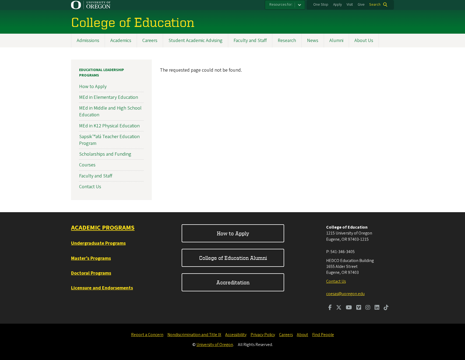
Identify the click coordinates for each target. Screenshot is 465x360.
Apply (337, 4)
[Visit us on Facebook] (330, 308)
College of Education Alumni (233, 258)
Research (287, 40)
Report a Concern (147, 335)
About (302, 335)
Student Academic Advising (195, 40)
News (312, 40)
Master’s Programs (91, 258)
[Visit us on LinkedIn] (377, 308)
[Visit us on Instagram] (367, 308)
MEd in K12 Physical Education (109, 126)
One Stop (320, 4)
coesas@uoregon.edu (345, 294)
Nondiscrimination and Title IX (194, 335)
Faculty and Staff (250, 40)
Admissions (88, 40)
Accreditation (232, 282)
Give (361, 4)
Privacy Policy (263, 335)
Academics (120, 40)
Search (375, 4)
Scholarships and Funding (105, 154)
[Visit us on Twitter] (339, 308)
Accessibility (235, 335)
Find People (323, 335)
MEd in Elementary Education (108, 97)
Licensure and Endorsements (102, 288)
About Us (363, 40)
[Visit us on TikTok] (386, 308)
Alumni (336, 40)
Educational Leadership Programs (101, 72)
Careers (149, 40)
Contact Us (90, 186)
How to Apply (93, 86)
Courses (87, 165)
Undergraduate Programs (98, 243)
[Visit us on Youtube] (349, 308)
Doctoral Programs (91, 273)
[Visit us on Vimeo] (358, 308)
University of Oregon (214, 345)
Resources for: (281, 4)
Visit (350, 4)
